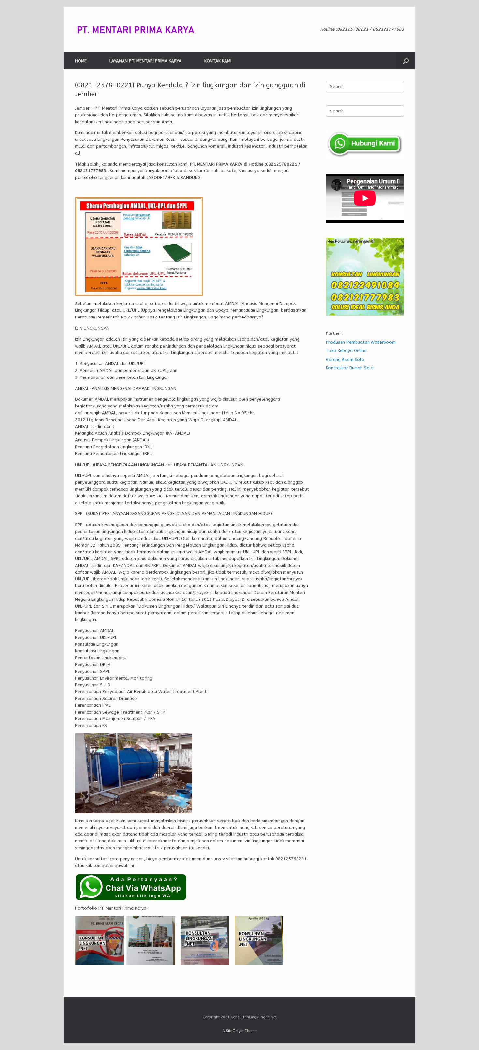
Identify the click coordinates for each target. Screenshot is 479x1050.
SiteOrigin (235, 1030)
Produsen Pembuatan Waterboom (361, 342)
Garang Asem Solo (345, 359)
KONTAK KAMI (217, 60)
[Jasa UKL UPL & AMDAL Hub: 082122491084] (140, 29)
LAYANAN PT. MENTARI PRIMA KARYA (145, 60)
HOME (81, 60)
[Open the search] (405, 60)
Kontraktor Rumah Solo (350, 367)
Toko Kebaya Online (346, 350)
